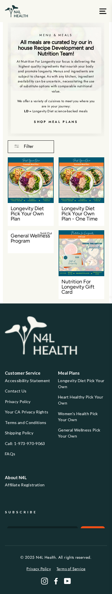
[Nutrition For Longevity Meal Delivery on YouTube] (67, 581)
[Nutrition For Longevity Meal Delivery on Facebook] (56, 581)
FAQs (10, 453)
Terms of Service (71, 569)
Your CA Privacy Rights (26, 411)
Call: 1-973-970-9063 (25, 443)
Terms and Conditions (26, 422)
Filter (27, 146)
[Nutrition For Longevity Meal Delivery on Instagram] (44, 581)
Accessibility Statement (27, 380)
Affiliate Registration (25, 484)
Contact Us (15, 390)
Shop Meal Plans (56, 121)
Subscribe (21, 512)
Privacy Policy (18, 401)
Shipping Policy (19, 432)
